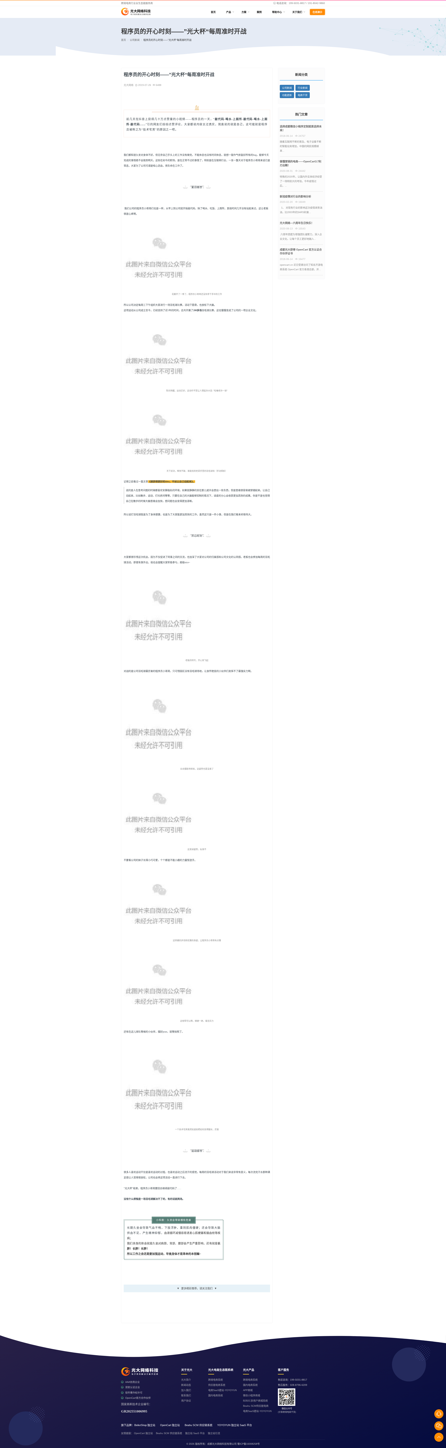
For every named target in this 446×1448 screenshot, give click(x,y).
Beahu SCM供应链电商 (255, 1405)
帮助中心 (278, 12)
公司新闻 (135, 39)
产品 (230, 12)
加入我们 (186, 1390)
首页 (213, 12)
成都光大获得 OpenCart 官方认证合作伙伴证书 (301, 251)
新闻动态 (186, 1385)
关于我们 (298, 12)
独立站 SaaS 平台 (195, 1433)
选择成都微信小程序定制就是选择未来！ (301, 128)
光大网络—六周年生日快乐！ (297, 222)
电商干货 (302, 95)
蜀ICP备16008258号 (248, 1443)
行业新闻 (302, 87)
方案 (245, 12)
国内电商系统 (215, 1395)
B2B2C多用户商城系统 (255, 1400)
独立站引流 (214, 1433)
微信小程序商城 (251, 1395)
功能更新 (287, 95)
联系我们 (186, 1395)
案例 (259, 12)
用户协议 (186, 1400)
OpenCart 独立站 (143, 1433)
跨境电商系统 (215, 1379)
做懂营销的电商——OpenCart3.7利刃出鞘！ (300, 163)
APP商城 (248, 1390)
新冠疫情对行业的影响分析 (295, 196)
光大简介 (186, 1379)
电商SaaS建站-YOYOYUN (222, 1390)
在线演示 (317, 12)
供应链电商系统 (216, 1385)
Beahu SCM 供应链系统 (169, 1433)
